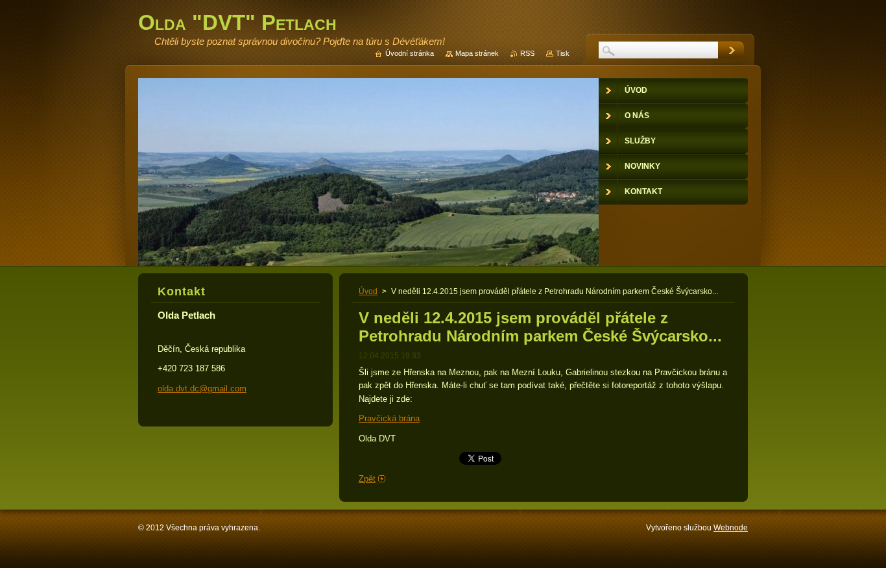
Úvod (368, 291)
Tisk (562, 53)
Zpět (367, 479)
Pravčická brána (389, 418)
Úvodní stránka (409, 53)
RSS (527, 53)
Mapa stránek (477, 53)
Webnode (730, 528)
